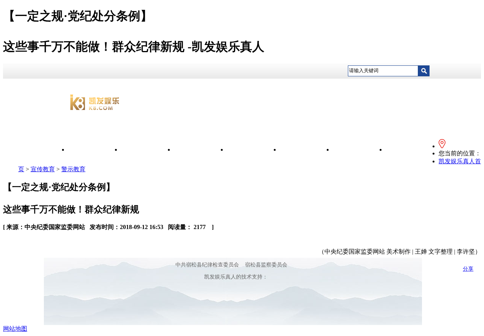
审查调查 (359, 149)
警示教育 (73, 169)
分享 (468, 269)
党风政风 (253, 149)
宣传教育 (200, 149)
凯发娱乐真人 (94, 149)
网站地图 (15, 328)
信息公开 (147, 149)
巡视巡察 (412, 149)
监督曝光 (306, 149)
